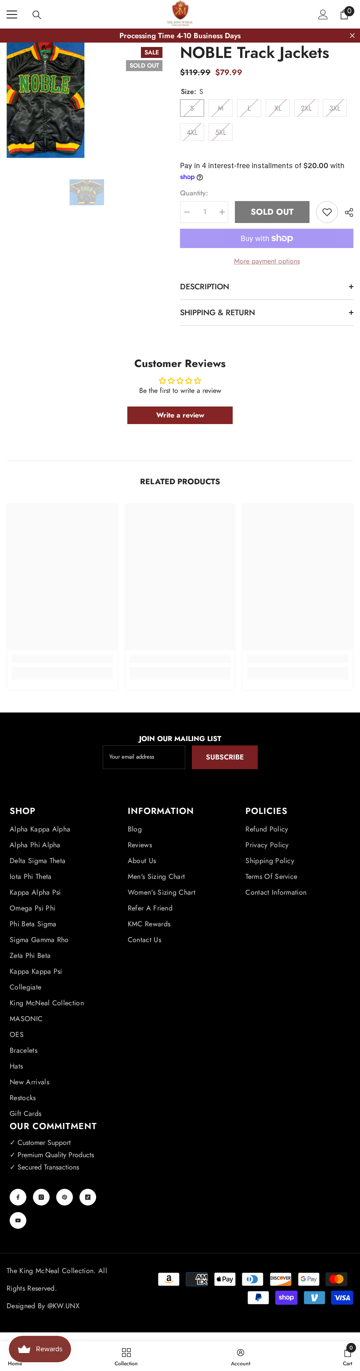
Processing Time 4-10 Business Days (180, 35)
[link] (62, 659)
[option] (86, 192)
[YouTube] (18, 1220)
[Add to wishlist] (327, 212)
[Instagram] (41, 1197)
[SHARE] (345, 212)
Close (352, 35)
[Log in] (323, 14)
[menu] (12, 14)
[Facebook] (18, 1197)
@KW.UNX (63, 1306)
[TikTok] (87, 1197)
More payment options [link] (267, 261)
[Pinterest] (64, 1197)
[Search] (37, 15)
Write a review (180, 415)
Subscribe (225, 757)
